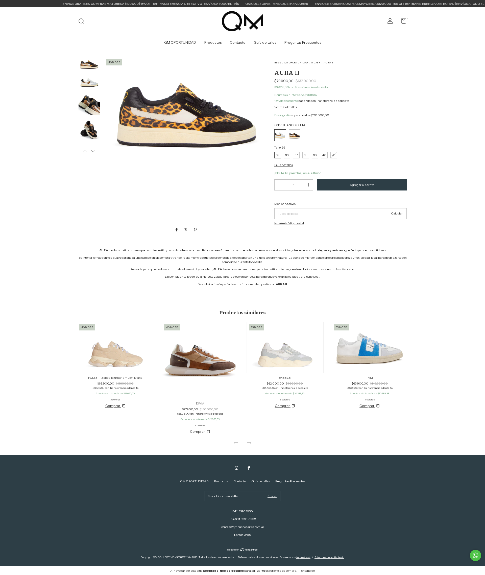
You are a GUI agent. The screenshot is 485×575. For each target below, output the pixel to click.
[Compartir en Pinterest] (195, 229)
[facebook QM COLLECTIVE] (249, 468)
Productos (213, 42)
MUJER (315, 62)
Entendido (308, 570)
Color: (289, 125)
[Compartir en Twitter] (186, 229)
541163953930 (242, 511)
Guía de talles (265, 42)
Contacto (238, 42)
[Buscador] (83, 21)
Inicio (277, 62)
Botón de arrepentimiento (329, 557)
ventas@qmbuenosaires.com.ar (242, 527)
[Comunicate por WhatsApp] (475, 555)
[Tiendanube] (242, 550)
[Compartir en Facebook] (177, 229)
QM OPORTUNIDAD (180, 42)
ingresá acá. (303, 557)
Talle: (279, 147)
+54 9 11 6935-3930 (242, 519)
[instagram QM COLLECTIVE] (236, 468)
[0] (402, 22)
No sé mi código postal (289, 223)
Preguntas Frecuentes (302, 42)
